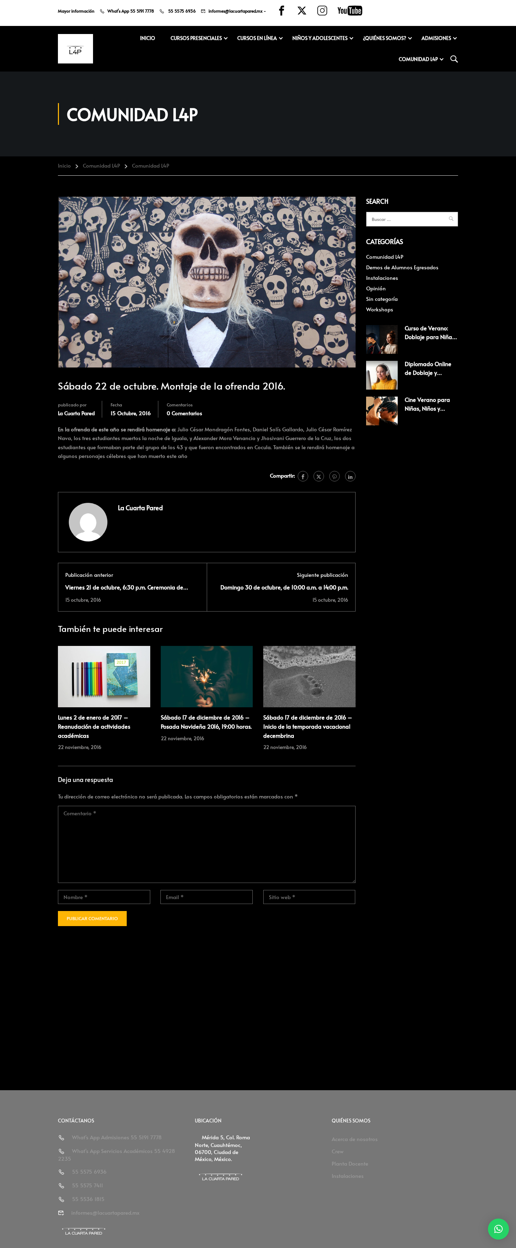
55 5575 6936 (181, 11)
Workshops (379, 309)
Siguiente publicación (322, 574)
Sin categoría (382, 298)
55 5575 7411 (87, 1185)
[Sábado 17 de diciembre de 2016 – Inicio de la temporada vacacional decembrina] (309, 675)
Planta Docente (350, 1163)
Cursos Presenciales (196, 38)
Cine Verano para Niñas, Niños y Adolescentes (427, 408)
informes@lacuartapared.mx (236, 11)
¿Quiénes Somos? (384, 38)
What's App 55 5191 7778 (130, 11)
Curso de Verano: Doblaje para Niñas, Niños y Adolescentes (431, 337)
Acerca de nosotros (355, 1138)
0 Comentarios (184, 413)
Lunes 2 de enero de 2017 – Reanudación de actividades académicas (94, 726)
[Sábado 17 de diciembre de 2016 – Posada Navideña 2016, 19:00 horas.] (207, 675)
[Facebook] (303, 476)
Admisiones (436, 38)
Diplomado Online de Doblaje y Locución (428, 372)
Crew (338, 1151)
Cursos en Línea (257, 38)
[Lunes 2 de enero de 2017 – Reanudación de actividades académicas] (104, 675)
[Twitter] (318, 476)
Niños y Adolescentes (320, 38)
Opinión (376, 288)
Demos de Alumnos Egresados (402, 267)
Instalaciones (382, 277)
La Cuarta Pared (76, 413)
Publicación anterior (89, 574)
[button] (498, 1229)
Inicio (147, 38)
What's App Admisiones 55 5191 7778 (117, 1137)
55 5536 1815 (88, 1198)
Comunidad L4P (418, 59)
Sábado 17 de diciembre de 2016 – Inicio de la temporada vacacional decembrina (307, 726)
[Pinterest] (334, 476)
